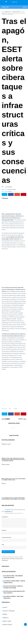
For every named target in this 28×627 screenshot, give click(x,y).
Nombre (4, 530)
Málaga (5, 614)
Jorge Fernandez (8, 186)
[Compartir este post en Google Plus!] (17, 194)
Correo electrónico (7, 537)
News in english (7, 621)
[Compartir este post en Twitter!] (4, 194)
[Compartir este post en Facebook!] (11, 194)
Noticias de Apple (7, 624)
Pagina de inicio (8, 11)
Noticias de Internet (16, 11)
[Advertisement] (14, 269)
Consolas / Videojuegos (9, 610)
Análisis (5, 607)
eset (9, 408)
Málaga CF (5, 617)
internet (15, 408)
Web (3, 544)
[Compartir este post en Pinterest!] (23, 194)
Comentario (5, 517)
